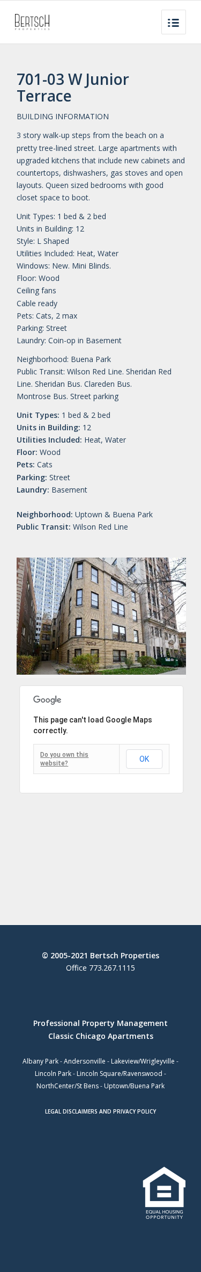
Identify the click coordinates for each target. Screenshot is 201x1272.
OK (144, 759)
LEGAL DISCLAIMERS (71, 1111)
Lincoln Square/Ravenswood (119, 1073)
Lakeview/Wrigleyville (143, 1061)
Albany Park (40, 1061)
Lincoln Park (53, 1073)
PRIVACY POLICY (134, 1111)
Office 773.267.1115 (100, 968)
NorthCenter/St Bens (67, 1085)
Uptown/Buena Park (134, 1085)
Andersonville (85, 1061)
